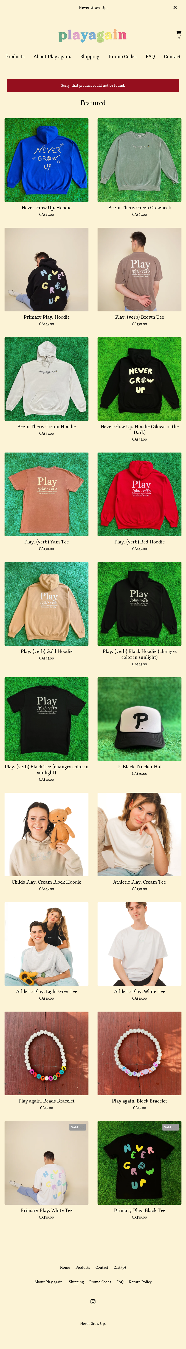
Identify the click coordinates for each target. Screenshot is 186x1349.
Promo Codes (122, 56)
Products (14, 56)
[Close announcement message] (175, 7)
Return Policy (140, 1282)
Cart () (120, 1267)
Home (65, 1267)
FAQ (150, 56)
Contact (172, 56)
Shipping (89, 56)
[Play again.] (93, 35)
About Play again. (52, 56)
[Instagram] (93, 1301)
